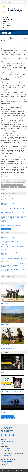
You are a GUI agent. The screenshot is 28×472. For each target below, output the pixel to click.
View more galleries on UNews (8, 348)
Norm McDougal (5, 187)
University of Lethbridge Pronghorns (9, 182)
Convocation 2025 (5, 303)
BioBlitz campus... (5, 324)
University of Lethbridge (6, 427)
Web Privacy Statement (21, 470)
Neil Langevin (13, 187)
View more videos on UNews (7, 415)
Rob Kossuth (21, 182)
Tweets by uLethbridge (6, 279)
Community (6, 25)
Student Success (7, 19)
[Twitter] (10, 435)
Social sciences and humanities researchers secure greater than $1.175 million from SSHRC (13, 207)
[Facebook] (6, 435)
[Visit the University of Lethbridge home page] (11, 12)
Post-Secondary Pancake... (7, 345)
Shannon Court (21, 187)
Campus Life (6, 23)
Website (7, 443)
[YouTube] (2, 435)
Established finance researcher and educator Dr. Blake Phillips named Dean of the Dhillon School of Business (14, 219)
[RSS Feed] (13, 435)
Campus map (9, 441)
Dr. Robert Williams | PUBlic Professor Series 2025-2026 (13, 391)
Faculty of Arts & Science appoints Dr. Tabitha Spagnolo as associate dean (13, 202)
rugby (2, 189)
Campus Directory (5, 431)
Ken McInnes (4, 184)
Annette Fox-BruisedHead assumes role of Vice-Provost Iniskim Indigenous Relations (13, 224)
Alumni (5, 27)
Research (5, 21)
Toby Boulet (11, 184)
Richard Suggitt (19, 184)
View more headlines (6, 229)
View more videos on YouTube (8, 418)
